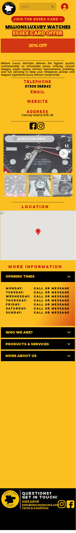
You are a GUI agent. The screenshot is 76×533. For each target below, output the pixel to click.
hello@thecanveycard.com (40, 505)
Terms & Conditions (35, 508)
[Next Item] (63, 153)
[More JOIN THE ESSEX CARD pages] (61, 19)
